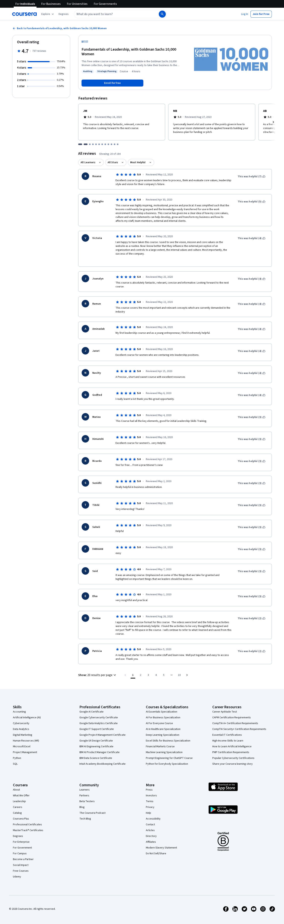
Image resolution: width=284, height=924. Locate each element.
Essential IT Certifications (227, 735)
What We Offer (21, 795)
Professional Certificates (27, 824)
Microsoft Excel (21, 746)
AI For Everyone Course (159, 723)
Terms (149, 801)
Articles (150, 830)
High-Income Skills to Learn (227, 741)
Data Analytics (21, 729)
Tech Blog (85, 819)
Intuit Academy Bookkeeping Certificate (102, 764)
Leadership (19, 801)
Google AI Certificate (91, 712)
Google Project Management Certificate (102, 735)
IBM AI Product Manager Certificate (99, 752)
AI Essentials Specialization (161, 712)
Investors (151, 795)
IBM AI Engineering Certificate (96, 746)
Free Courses (21, 871)
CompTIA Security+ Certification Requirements (239, 729)
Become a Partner (23, 859)
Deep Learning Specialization (162, 735)
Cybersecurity (21, 723)
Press (149, 790)
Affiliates (151, 842)
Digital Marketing (22, 735)
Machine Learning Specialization (164, 752)
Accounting (19, 712)
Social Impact (20, 865)
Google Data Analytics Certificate (98, 723)
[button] (63, 14)
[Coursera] (24, 14)
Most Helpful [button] (138, 162)
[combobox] (112, 14)
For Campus (20, 853)
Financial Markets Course (160, 746)
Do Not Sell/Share (156, 853)
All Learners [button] (88, 162)
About (16, 790)
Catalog (17, 813)
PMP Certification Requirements (230, 752)
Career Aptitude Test (224, 712)
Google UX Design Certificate (96, 741)
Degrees (18, 836)
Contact (150, 824)
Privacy (150, 807)
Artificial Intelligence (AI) (27, 717)
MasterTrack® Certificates (28, 830)
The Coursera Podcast (92, 813)
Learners (84, 790)
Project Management (25, 752)
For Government (22, 848)
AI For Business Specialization (163, 717)
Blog (82, 807)
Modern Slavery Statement (161, 848)
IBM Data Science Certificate (95, 758)
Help (148, 813)
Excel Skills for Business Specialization (168, 741)
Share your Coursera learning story (232, 764)
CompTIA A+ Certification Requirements (235, 723)
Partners (84, 795)
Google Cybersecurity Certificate (98, 717)
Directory (151, 836)
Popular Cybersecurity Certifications (233, 758)
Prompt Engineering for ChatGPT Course (169, 758)
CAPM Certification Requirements (231, 717)
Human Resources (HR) (26, 741)
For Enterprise (21, 842)
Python (17, 758)
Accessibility (153, 819)
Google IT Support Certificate (96, 729)
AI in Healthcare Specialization (163, 729)
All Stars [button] (113, 162)
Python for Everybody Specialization (167, 764)
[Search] (162, 14)
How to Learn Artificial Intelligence (232, 746)
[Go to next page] (187, 675)
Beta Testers (87, 801)
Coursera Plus (21, 819)
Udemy (17, 877)
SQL (15, 764)
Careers (17, 807)
